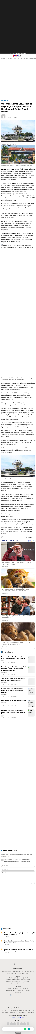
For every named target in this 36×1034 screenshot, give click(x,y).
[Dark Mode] (34, 56)
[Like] (4, 1029)
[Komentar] (9, 1029)
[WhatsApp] (25, 1029)
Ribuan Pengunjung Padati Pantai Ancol (13, 700)
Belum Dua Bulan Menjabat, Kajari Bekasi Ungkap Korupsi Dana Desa (19, 942)
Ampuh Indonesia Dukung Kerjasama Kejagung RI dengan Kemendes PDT (19, 933)
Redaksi (9, 115)
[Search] (31, 56)
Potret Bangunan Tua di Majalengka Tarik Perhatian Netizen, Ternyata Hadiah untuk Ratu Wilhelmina (13, 668)
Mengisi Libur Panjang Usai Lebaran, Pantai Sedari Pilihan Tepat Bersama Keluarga (12, 690)
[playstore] (21, 1018)
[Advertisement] (16, 26)
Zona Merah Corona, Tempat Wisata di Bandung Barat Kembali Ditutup (13, 679)
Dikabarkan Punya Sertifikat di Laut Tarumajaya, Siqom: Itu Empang (18, 950)
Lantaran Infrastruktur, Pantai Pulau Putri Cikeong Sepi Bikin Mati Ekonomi (13, 657)
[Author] (3, 116)
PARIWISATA (4, 100)
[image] (31, 659)
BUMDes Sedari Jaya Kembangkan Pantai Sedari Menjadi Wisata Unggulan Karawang (13, 712)
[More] (25, 662)
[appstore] (14, 1018)
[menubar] (2, 56)
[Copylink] (29, 1029)
